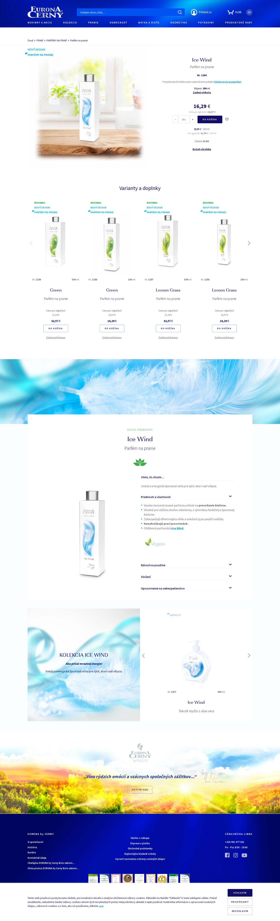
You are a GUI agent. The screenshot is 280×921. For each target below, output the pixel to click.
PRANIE (93, 22)
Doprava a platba (140, 843)
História (32, 847)
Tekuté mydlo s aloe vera (196, 711)
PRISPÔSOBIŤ (240, 901)
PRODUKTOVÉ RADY (238, 22)
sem (101, 906)
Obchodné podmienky (140, 848)
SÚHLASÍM (239, 892)
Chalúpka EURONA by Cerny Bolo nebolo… (51, 863)
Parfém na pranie (56, 298)
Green (56, 290)
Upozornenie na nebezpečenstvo (163, 588)
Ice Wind (196, 703)
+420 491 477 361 (234, 842)
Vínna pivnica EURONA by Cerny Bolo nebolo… (53, 868)
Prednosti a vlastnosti (156, 497)
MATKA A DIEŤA (148, 22)
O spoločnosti (35, 842)
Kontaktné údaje (37, 857)
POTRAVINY (206, 22)
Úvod (30, 40)
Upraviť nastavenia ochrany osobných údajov (140, 859)
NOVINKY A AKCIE (40, 22)
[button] (31, 243)
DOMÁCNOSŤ (118, 22)
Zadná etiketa (202, 92)
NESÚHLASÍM (240, 911)
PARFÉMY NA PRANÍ (56, 40)
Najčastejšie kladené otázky (140, 853)
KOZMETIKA (178, 22)
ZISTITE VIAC (140, 789)
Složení (146, 577)
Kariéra (32, 852)
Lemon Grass (168, 290)
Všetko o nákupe (140, 838)
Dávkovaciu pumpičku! (227, 81)
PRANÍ (40, 40)
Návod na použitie (153, 565)
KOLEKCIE (70, 22)
